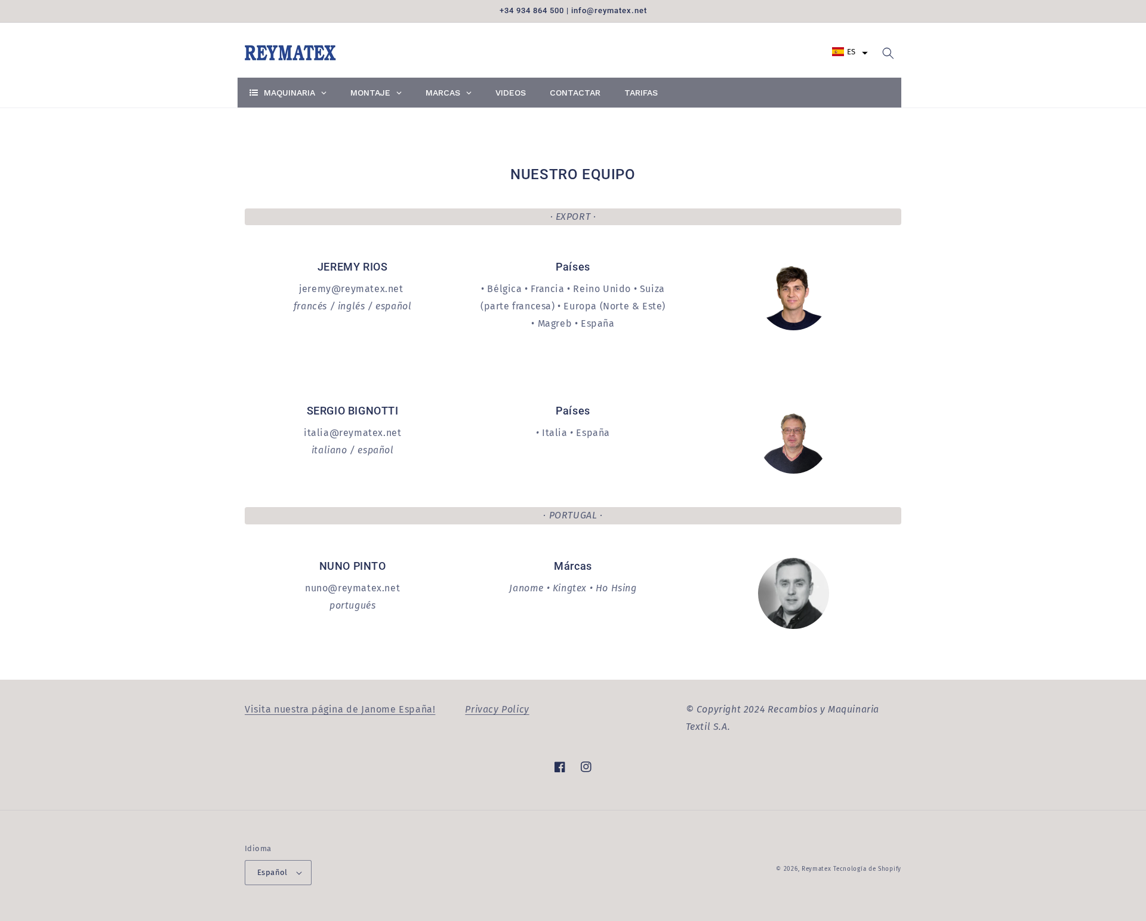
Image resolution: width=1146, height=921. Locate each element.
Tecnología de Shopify (867, 869)
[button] (850, 51)
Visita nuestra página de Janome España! (340, 709)
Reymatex (816, 869)
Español (272, 872)
